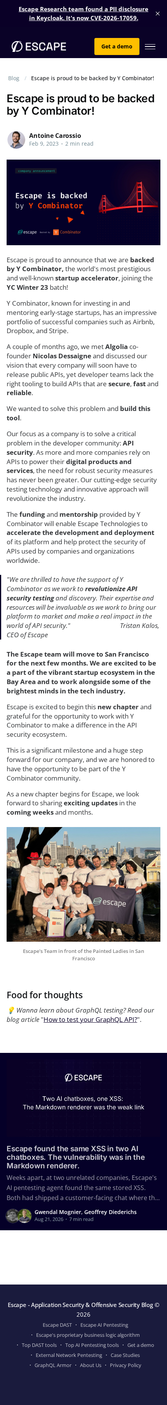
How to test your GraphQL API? (90, 1019)
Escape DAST (57, 1324)
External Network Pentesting (69, 1355)
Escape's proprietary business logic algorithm (88, 1334)
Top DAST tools (39, 1344)
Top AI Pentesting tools (92, 1344)
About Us (90, 1365)
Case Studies (125, 1355)
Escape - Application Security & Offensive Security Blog (80, 1305)
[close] (157, 13)
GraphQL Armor (53, 1365)
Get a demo (116, 46)
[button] (150, 46)
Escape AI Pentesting (104, 1324)
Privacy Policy (125, 1365)
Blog (13, 78)
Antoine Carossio (55, 135)
